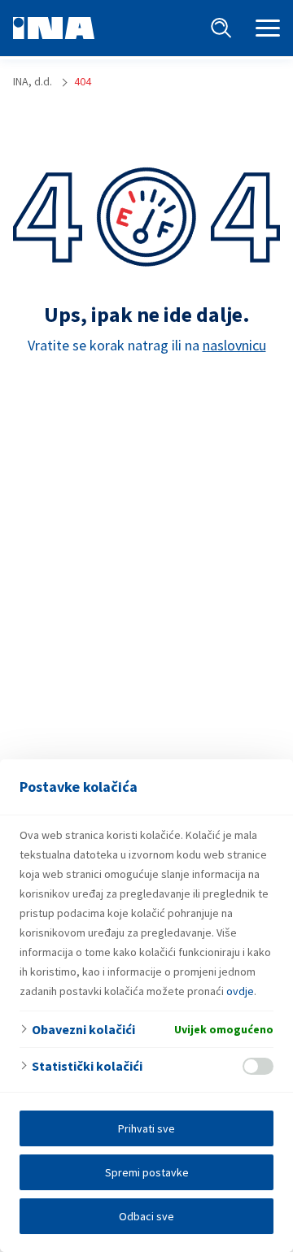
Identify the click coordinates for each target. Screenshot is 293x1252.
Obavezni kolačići (83, 1029)
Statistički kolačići (87, 1066)
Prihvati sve (146, 1128)
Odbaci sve (146, 1216)
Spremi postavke (147, 1172)
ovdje (240, 991)
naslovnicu (234, 345)
